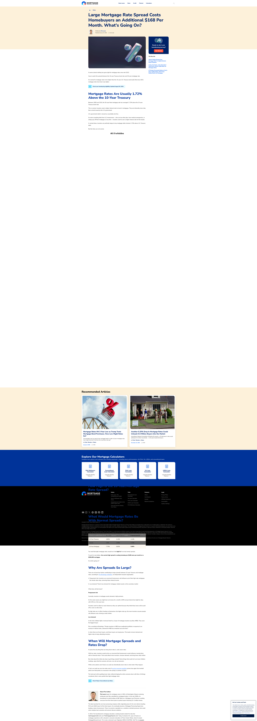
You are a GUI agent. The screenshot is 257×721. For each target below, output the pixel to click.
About (146, 495)
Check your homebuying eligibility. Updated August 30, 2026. (108, 86)
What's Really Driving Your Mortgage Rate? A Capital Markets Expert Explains (157, 61)
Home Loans (121, 3)
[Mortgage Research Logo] (91, 493)
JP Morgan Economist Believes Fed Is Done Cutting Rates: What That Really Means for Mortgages (158, 72)
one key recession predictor (119, 668)
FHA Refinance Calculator (134, 505)
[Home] (89, 10)
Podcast (141, 3)
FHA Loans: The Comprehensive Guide (116, 495)
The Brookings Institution (105, 574)
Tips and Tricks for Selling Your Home (117, 506)
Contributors (148, 497)
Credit (134, 3)
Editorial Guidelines (149, 501)
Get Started (158, 51)
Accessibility (164, 501)
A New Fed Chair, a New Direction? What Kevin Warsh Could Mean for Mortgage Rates (157, 66)
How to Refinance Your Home (116, 499)
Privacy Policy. (247, 712)
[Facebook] (99, 513)
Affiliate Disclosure (166, 499)
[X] (89, 513)
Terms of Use (164, 497)
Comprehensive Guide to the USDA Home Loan (118, 502)
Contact (146, 499)
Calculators (149, 3)
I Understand (243, 715)
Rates (128, 3)
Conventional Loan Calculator (132, 495)
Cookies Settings (165, 503)
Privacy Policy (164, 495)
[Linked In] (102, 513)
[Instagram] (86, 513)
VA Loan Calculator (132, 498)
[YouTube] (83, 513)
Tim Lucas (103, 31)
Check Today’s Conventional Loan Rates (103, 681)
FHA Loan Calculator (133, 500)
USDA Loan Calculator (133, 503)
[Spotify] (92, 513)
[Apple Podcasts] (96, 513)
